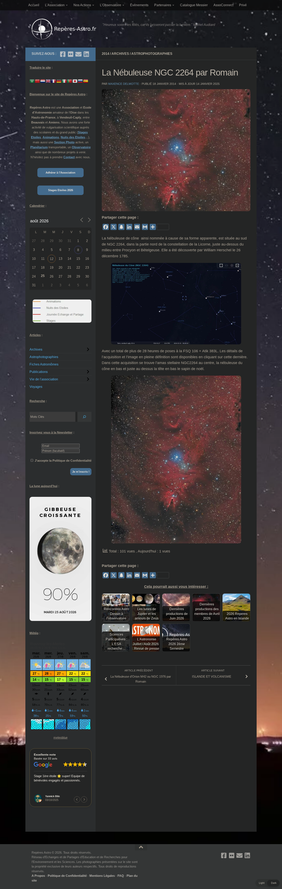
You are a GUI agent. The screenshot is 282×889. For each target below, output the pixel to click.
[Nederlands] (43, 81)
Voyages (36, 386)
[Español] (86, 81)
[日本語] (75, 81)
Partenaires (162, 5)
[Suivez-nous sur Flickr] (71, 54)
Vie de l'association (44, 379)
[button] (84, 799)
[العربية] (32, 81)
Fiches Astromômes (44, 364)
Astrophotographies (151, 53)
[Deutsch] (59, 81)
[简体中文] (37, 81)
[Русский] (80, 81)
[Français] (53, 81)
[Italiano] (64, 81)
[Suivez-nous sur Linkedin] (86, 54)
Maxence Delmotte (123, 83)
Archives (120, 53)
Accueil (33, 5)
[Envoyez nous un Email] (78, 54)
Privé (243, 5)
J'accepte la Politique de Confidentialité (63, 460)
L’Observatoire (110, 5)
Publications (39, 372)
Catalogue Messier (194, 5)
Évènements (139, 5)
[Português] (69, 81)
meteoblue (60, 737)
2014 (105, 53)
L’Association (55, 5)
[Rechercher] (84, 417)
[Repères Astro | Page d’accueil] (65, 29)
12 (51, 259)
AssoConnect (223, 5)
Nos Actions (82, 5)
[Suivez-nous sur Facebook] (63, 54)
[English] (48, 81)
